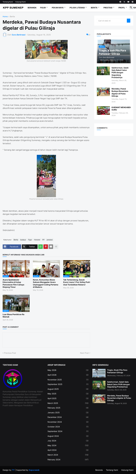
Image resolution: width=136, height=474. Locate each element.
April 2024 (68, 450)
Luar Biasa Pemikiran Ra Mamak (13, 315)
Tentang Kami (8, 2)
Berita (94, 7)
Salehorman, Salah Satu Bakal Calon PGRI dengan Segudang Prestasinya (120, 72)
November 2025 (68, 379)
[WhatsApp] (40, 246)
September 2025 (68, 384)
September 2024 (68, 431)
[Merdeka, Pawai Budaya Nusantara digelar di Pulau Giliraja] (103, 92)
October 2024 (68, 427)
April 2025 (68, 398)
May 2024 (68, 445)
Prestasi (107, 7)
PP (43, 240)
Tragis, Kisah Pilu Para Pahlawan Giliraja (117, 371)
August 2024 (68, 436)
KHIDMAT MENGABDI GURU (121, 108)
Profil (121, 7)
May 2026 (68, 370)
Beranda (32, 7)
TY (13, 470)
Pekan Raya (57, 7)
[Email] (51, 246)
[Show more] (56, 246)
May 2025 (68, 393)
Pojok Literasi (77, 7)
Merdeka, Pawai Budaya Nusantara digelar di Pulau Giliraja (120, 92)
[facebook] (120, 2)
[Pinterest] (45, 246)
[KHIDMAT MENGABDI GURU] (103, 110)
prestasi (50, 240)
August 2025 (68, 389)
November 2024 (68, 422)
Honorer (37, 240)
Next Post (84, 353)
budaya (23, 240)
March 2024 (68, 455)
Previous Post (10, 353)
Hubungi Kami (20, 2)
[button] (131, 7)
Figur (43, 7)
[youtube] (128, 2)
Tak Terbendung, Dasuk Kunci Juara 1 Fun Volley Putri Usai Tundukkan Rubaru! (76, 282)
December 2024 (68, 417)
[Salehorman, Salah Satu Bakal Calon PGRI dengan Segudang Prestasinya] (103, 71)
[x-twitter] (124, 2)
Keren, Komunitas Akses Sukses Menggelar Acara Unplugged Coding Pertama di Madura (45, 283)
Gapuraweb (34, 470)
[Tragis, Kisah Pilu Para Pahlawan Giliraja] (98, 373)
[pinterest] (132, 2)
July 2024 (68, 441)
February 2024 (68, 459)
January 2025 (68, 412)
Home (5, 17)
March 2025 (68, 403)
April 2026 (68, 375)
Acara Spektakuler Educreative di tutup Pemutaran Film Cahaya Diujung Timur (13, 283)
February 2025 (68, 408)
